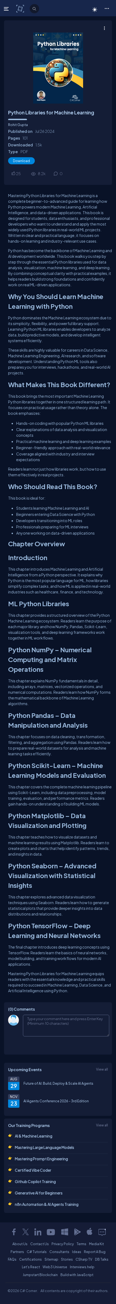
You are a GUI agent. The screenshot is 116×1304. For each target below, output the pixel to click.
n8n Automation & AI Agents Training (47, 1204)
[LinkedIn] (37, 1232)
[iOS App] (89, 1232)
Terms (81, 1244)
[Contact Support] (102, 1232)
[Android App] (77, 1232)
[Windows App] (64, 1232)
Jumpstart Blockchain (40, 1275)
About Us (20, 1244)
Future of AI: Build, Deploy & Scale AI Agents (58, 1083)
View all (102, 1069)
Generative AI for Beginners (39, 1192)
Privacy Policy (63, 1244)
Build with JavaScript (76, 1275)
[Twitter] (25, 1232)
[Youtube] (51, 1232)
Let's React (31, 1267)
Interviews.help (82, 1267)
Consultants (59, 1252)
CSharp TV (84, 1259)
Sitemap (51, 1259)
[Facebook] (14, 1232)
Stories (67, 1259)
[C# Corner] (20, 8)
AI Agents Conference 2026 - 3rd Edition (56, 1101)
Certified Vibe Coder (33, 1170)
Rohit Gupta (18, 125)
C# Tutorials (37, 1252)
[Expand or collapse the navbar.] (7, 8)
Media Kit (96, 1244)
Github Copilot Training (35, 1181)
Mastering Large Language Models (44, 1147)
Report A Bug (94, 1252)
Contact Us (39, 1244)
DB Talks (101, 1259)
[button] (107, 8)
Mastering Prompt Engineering (41, 1158)
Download (21, 161)
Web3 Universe (55, 1267)
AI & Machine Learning (33, 1135)
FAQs (12, 1259)
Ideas (76, 1252)
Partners (17, 1252)
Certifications (30, 1259)
